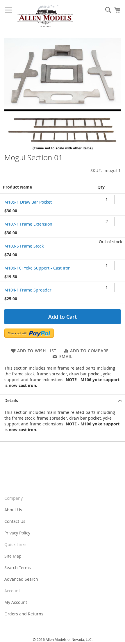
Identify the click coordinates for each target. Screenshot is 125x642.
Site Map (13, 556)
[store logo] (45, 16)
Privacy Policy (17, 533)
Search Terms (17, 567)
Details (11, 400)
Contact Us (14, 521)
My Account (15, 602)
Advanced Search (21, 579)
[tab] (62, 400)
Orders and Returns (23, 614)
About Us (13, 509)
